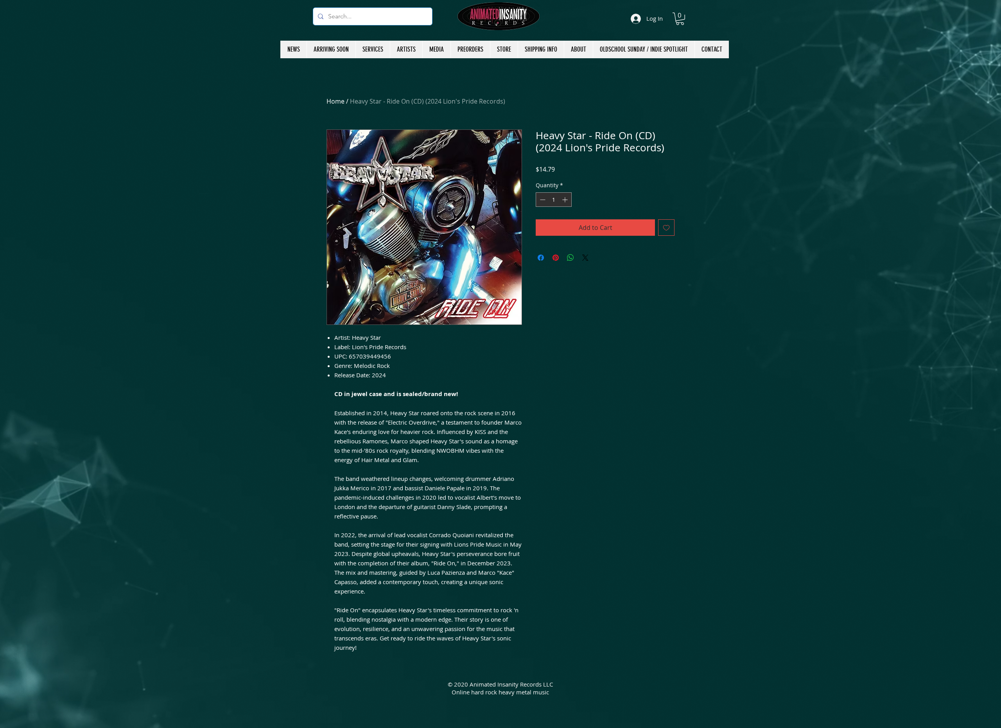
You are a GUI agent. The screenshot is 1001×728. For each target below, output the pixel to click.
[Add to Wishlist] (666, 227)
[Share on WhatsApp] (570, 257)
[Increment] (565, 199)
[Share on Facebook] (540, 257)
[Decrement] (542, 199)
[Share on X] (585, 257)
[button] (680, 19)
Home (335, 101)
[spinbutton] (554, 199)
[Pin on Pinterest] (555, 257)
